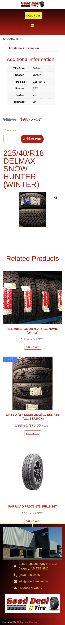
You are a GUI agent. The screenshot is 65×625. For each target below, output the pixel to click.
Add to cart (32, 139)
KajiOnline (30, 622)
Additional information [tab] (24, 48)
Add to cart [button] (32, 346)
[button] (32, 26)
